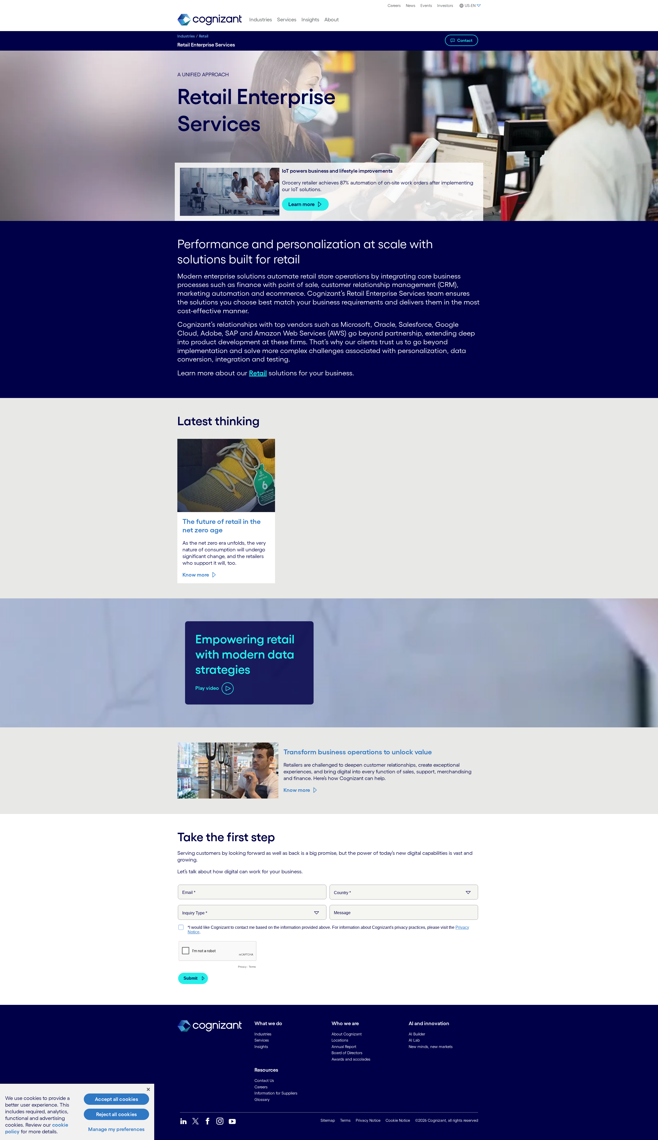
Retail (203, 36)
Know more (195, 575)
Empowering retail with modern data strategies (245, 654)
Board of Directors (347, 1053)
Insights (310, 19)
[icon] (183, 1121)
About (331, 19)
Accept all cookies (116, 1099)
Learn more (301, 204)
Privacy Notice (368, 1120)
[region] (77, 1112)
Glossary (262, 1099)
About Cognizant (347, 1034)
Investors (445, 5)
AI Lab (414, 1040)
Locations (340, 1040)
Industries (260, 19)
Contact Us (264, 1080)
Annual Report (344, 1046)
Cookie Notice (398, 1120)
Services (286, 19)
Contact (464, 40)
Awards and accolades (351, 1059)
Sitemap (328, 1120)
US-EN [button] (470, 5)
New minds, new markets (431, 1046)
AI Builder (417, 1034)
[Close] (148, 1089)
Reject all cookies (116, 1114)
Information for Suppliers (275, 1093)
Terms (345, 1120)
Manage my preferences (116, 1129)
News (410, 5)
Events (426, 5)
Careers (394, 5)
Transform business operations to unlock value (358, 752)
